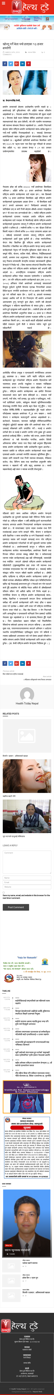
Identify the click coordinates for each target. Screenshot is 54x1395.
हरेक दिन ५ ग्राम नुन (30, 1277)
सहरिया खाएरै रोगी (9, 796)
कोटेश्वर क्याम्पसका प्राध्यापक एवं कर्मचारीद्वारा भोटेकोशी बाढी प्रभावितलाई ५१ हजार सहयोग (32, 1033)
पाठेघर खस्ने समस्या (30, 1263)
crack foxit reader (11, 649)
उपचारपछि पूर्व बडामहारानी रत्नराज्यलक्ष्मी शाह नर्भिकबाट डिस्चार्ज (32, 1043)
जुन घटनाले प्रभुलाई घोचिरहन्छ (14, 836)
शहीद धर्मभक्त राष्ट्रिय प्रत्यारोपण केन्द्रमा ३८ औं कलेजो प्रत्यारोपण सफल (33, 1064)
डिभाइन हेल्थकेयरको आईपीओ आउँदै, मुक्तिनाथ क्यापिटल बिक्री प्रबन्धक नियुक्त (32, 1012)
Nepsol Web (37, 1392)
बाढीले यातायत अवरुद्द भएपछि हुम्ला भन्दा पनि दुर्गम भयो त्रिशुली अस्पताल (31, 1022)
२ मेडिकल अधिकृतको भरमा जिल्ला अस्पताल (37, 680)
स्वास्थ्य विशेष (32, 52)
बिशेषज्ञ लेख (9, 1245)
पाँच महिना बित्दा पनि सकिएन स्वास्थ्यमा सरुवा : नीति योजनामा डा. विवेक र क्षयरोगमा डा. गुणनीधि (33, 1074)
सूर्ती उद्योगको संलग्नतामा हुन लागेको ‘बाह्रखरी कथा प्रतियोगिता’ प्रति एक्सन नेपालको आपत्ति (32, 1053)
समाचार (17, 998)
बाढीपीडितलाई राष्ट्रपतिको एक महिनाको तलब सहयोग (32, 1002)
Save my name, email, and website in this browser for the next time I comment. (26, 896)
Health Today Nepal (27, 703)
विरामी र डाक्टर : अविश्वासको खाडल (15, 755)
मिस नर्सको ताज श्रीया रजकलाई (13, 674)
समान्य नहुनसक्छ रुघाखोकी (17, 1250)
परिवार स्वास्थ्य (26, 1260)
